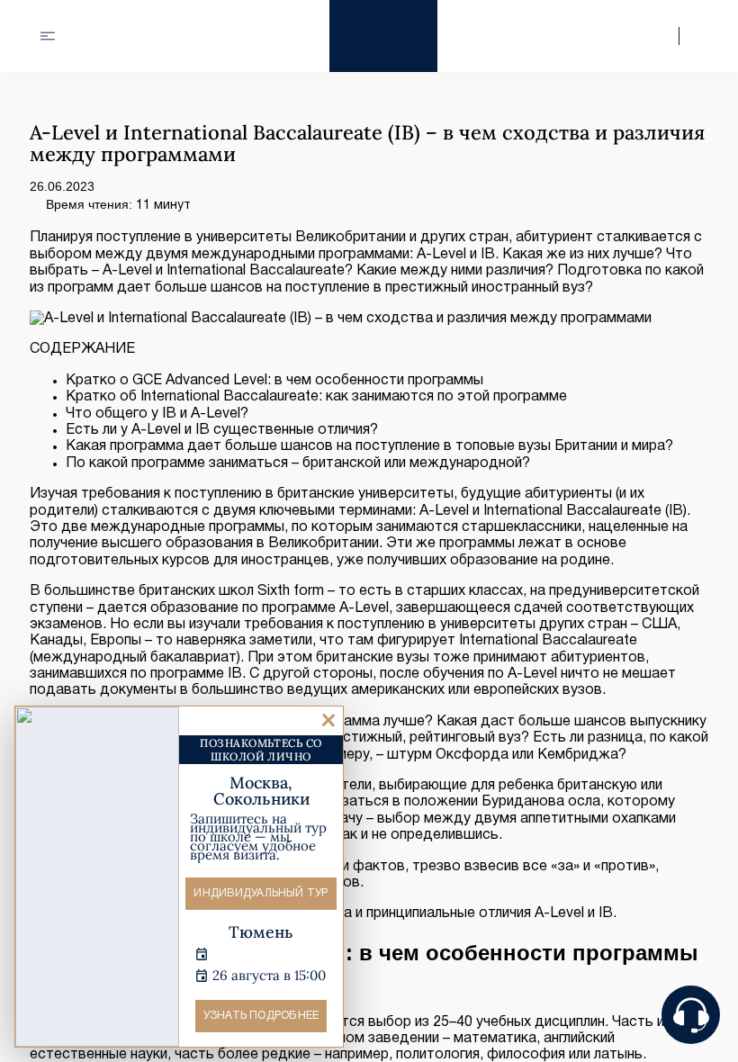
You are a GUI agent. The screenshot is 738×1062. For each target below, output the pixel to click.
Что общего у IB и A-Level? (157, 414)
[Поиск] (665, 36)
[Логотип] (383, 36)
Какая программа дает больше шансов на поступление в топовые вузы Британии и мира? (369, 446)
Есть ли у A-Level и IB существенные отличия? (222, 430)
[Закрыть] (328, 720)
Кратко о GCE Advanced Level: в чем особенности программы (274, 380)
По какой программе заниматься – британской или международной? (298, 463)
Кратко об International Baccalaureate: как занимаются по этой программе (316, 397)
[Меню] (48, 36)
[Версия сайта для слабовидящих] (694, 36)
